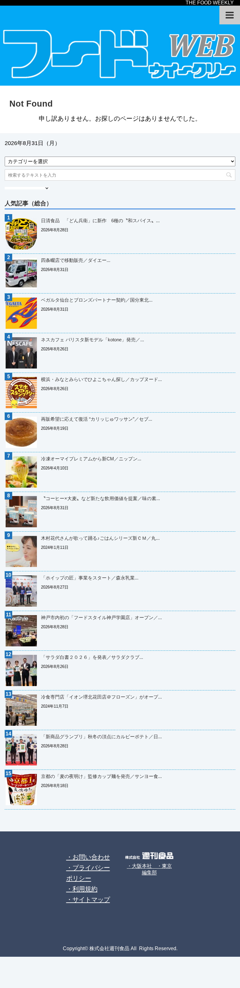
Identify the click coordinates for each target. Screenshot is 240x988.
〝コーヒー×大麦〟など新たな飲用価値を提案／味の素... (100, 498)
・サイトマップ (88, 899)
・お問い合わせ (88, 857)
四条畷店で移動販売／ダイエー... (75, 260)
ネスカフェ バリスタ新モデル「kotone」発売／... (92, 339)
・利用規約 (82, 888)
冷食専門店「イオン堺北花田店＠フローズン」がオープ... (101, 697)
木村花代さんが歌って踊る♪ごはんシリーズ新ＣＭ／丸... (100, 538)
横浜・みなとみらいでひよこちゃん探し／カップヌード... (101, 379)
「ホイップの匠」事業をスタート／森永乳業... (89, 577)
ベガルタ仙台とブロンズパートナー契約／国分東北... (96, 300)
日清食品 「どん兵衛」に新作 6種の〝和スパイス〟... (100, 220)
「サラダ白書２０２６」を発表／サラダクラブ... (92, 657)
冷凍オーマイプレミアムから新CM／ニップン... (91, 458)
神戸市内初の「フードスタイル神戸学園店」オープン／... (101, 617)
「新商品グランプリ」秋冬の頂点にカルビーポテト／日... (101, 736)
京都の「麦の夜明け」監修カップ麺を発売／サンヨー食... (101, 776)
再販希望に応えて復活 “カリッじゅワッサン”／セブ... (96, 419)
